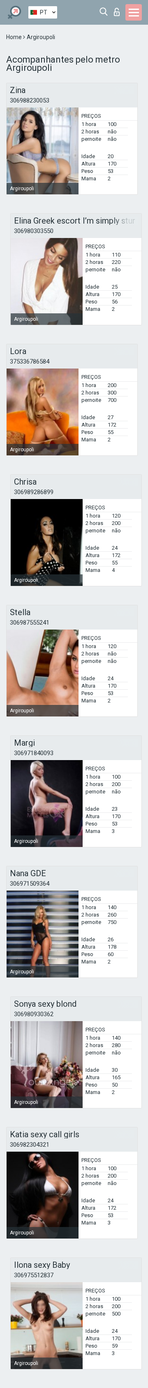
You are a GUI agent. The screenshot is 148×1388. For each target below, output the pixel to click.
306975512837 (33, 1275)
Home (14, 37)
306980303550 (33, 231)
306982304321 (29, 1144)
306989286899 (33, 492)
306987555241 (29, 622)
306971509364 (29, 883)
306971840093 (33, 753)
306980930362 (33, 1014)
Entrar (118, 9)
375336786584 (29, 361)
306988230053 (29, 100)
